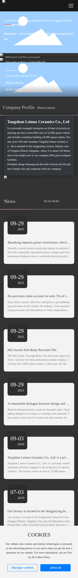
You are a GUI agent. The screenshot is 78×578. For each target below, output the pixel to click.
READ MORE (51, 201)
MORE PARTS (13, 89)
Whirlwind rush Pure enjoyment (22, 57)
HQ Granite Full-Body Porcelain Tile (32, 350)
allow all (55, 567)
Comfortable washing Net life (21, 75)
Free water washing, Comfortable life (25, 62)
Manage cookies (23, 567)
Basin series (14, 82)
